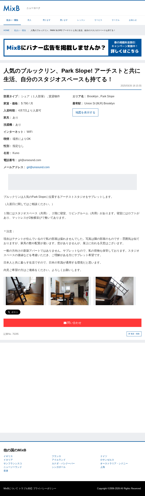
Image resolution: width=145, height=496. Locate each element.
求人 (29, 20)
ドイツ (103, 456)
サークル (116, 20)
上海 (102, 467)
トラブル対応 (26, 488)
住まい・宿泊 (12, 20)
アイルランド (59, 459)
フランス (56, 456)
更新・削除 (135, 334)
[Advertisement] (72, 182)
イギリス (8, 456)
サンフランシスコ (13, 463)
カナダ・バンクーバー (63, 463)
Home (6, 30)
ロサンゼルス (107, 459)
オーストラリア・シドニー (114, 463)
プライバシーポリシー (44, 488)
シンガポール (59, 467)
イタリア (8, 459)
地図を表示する (85, 112)
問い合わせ (73, 322)
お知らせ (133, 20)
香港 (6, 470)
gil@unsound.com (38, 167)
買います (64, 20)
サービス (98, 20)
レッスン (81, 20)
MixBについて (11, 488)
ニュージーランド (13, 467)
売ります (47, 20)
